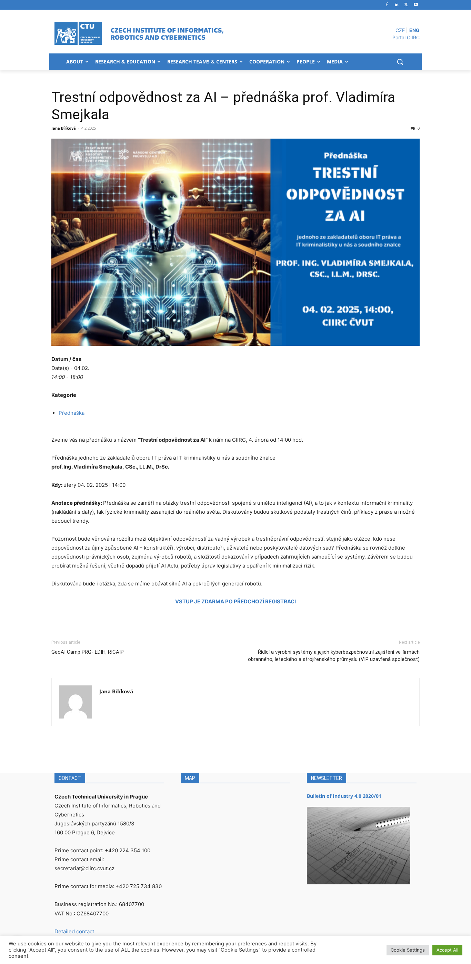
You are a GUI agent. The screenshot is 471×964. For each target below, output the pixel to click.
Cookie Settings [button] (408, 950)
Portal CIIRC (406, 37)
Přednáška (71, 413)
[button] (400, 61)
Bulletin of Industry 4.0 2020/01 (344, 796)
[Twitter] (406, 5)
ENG (414, 30)
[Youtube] (416, 5)
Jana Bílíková (63, 128)
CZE (400, 30)
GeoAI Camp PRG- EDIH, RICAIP (87, 652)
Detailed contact (74, 931)
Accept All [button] (447, 950)
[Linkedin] (397, 5)
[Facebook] (387, 5)
